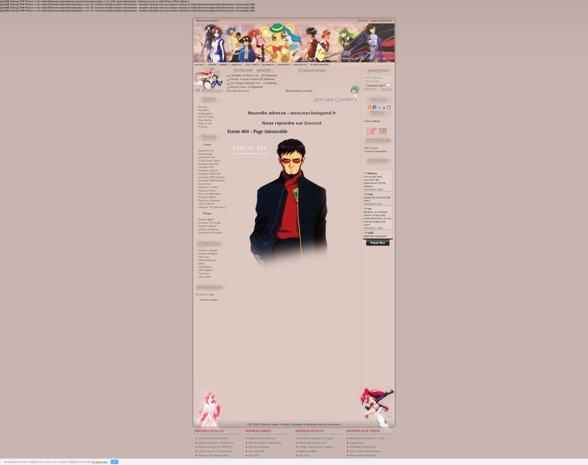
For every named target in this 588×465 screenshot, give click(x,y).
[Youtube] (384, 107)
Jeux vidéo (252, 64)
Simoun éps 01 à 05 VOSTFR (214, 446)
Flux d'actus (205, 120)
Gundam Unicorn (208, 170)
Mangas (236, 64)
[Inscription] (386, 90)
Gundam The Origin (210, 222)
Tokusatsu (300, 64)
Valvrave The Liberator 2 (212, 207)
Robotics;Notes (207, 197)
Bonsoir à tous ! (239, 87)
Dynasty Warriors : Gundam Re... (216, 442)
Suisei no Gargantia (209, 200)
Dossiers (283, 64)
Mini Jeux (204, 257)
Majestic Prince (207, 190)
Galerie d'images (208, 253)
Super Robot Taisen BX (363, 455)
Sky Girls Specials (259, 446)
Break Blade (205, 154)
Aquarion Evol (206, 150)
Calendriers (205, 266)
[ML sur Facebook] (375, 107)
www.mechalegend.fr (313, 113)
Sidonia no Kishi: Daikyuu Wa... (266, 442)
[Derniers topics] (308, 71)
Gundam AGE (206, 167)
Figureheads (357, 442)
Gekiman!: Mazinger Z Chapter (316, 438)
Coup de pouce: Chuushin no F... (216, 451)
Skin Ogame (205, 270)
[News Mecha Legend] (370, 107)
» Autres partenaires (375, 151)
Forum (212, 64)
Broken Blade (206, 219)
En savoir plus (99, 462)
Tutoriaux (204, 273)
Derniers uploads (208, 250)
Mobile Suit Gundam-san (262, 438)
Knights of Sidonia (208, 229)
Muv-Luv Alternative (210, 193)
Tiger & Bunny (207, 203)
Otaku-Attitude (372, 121)
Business (268, 64)
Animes (223, 64)
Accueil (199, 64)
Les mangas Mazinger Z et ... (246, 83)
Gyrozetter (205, 184)
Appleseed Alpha (308, 451)
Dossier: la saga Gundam (244, 79)
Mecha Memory (207, 260)
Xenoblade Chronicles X (363, 446)
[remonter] (388, 415)
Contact (203, 126)
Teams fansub (319, 64)
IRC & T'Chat (206, 116)
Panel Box (377, 243)
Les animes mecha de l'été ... (214, 438)
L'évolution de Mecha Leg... (245, 75)
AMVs (201, 263)
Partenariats (205, 113)
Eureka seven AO (208, 164)
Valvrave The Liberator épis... (214, 455)
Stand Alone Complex (210, 232)
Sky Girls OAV (257, 451)
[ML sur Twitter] (379, 107)
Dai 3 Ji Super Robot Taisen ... (366, 451)
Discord (313, 123)
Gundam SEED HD (209, 173)
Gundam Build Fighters (211, 180)
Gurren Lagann (207, 226)
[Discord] (389, 107)
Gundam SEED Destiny (212, 177)
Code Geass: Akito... (210, 160)
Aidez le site (205, 123)
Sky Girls (254, 455)
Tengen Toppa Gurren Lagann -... (317, 446)
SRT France (371, 148)
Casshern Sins (207, 157)
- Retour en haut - (209, 299)
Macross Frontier (208, 187)
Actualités (203, 110)
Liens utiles (205, 276)
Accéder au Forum (238, 90)
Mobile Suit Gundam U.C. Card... (368, 438)
